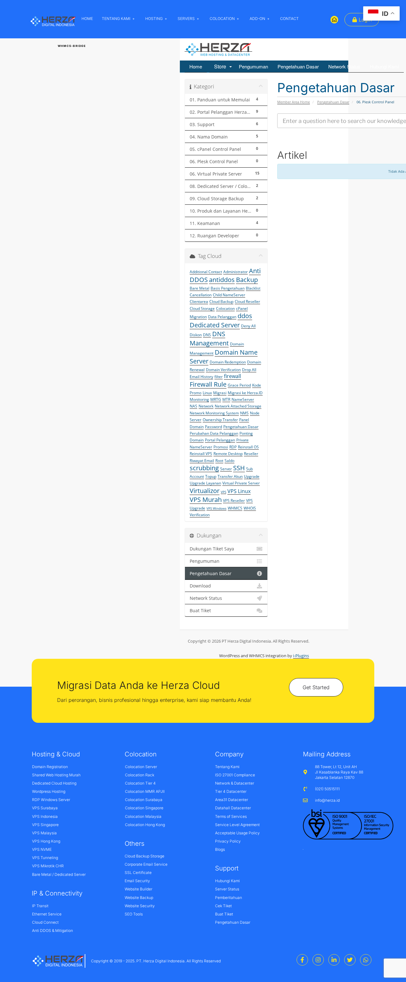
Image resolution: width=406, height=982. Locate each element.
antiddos (222, 279)
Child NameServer (229, 295)
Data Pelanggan (222, 316)
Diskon (196, 334)
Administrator (235, 271)
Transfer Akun (230, 476)
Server (226, 469)
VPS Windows (216, 508)
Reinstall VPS (201, 453)
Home (195, 66)
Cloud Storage (202, 308)
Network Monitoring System (214, 413)
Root (219, 460)
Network (206, 406)
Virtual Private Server (241, 483)
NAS (193, 406)
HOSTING (154, 18)
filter (218, 376)
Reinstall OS (248, 447)
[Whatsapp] (365, 960)
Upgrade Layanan (205, 483)
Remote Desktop (228, 453)
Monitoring (199, 399)
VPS (223, 492)
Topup (210, 476)
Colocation (225, 308)
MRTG (215, 399)
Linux (207, 392)
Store (221, 66)
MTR (226, 399)
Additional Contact (206, 271)
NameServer (243, 399)
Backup (247, 279)
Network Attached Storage (238, 406)
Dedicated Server (215, 325)
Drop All (249, 369)
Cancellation (201, 295)
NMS (244, 413)
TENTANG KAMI (116, 18)
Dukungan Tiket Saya (212, 549)
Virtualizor (204, 490)
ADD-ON (257, 18)
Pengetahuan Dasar (298, 66)
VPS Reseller (234, 500)
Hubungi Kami (384, 66)
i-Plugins (301, 655)
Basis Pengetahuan (228, 288)
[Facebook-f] (302, 960)
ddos (245, 315)
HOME (87, 18)
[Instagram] (318, 960)
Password (213, 426)
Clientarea (199, 301)
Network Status (344, 66)
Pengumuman (253, 66)
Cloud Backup (221, 301)
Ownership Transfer (220, 419)
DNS (207, 334)
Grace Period (239, 385)
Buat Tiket (200, 610)
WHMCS (235, 508)
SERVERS (186, 18)
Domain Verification (223, 369)
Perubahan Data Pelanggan (214, 433)
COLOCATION (222, 18)
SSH (239, 468)
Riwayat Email (202, 460)
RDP (233, 447)
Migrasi (219, 392)
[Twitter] (350, 960)
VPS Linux (239, 491)
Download (200, 586)
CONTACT (289, 18)
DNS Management (209, 338)
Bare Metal (199, 288)
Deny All (248, 326)
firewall (232, 376)
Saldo (229, 460)
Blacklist (253, 288)
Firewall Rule (208, 384)
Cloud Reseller (247, 301)
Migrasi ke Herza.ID (245, 392)
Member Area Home (293, 101)
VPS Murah (206, 499)
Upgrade (251, 476)
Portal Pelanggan (220, 440)
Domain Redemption (228, 362)
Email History (201, 376)
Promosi (220, 447)
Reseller (251, 453)
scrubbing (204, 468)
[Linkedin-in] (334, 960)
